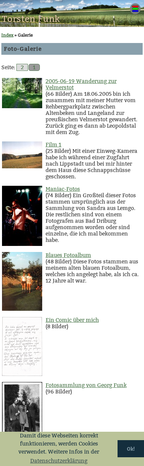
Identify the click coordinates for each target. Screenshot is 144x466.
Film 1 (53, 144)
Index (7, 35)
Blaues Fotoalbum (68, 255)
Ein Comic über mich (72, 320)
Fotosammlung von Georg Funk (86, 385)
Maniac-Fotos (63, 189)
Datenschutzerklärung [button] (58, 461)
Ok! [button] (131, 449)
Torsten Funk (31, 19)
